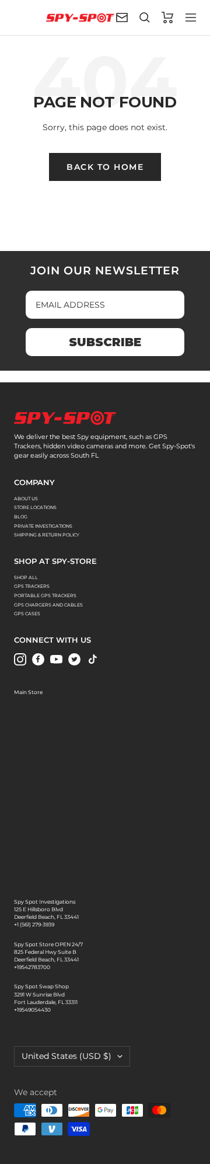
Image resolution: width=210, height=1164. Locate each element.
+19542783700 (32, 967)
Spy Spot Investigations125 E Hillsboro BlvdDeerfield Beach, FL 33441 (46, 909)
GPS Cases (27, 613)
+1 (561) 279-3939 (34, 925)
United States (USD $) (66, 1056)
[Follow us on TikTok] (92, 659)
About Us (26, 498)
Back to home (105, 167)
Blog (20, 517)
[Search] (144, 17)
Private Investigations (43, 526)
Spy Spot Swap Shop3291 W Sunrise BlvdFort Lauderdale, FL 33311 (46, 994)
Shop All (26, 577)
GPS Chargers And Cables (48, 605)
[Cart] (168, 17)
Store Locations (35, 507)
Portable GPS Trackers (45, 595)
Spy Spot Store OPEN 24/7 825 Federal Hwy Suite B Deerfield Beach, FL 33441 (48, 952)
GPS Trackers (32, 586)
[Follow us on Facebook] (38, 659)
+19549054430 (32, 1010)
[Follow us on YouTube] (56, 659)
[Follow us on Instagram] (20, 659)
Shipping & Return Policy (46, 535)
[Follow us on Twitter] (74, 659)
